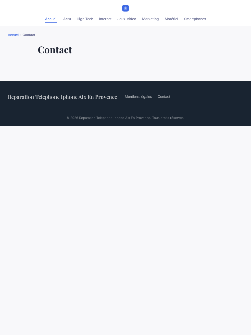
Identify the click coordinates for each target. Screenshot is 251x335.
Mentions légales (138, 96)
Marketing (150, 19)
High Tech (85, 19)
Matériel (171, 19)
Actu (67, 19)
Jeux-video (126, 19)
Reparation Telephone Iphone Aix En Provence (62, 96)
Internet (105, 19)
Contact (164, 96)
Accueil (51, 19)
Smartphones (195, 19)
